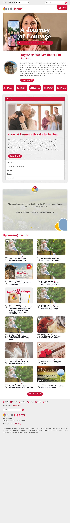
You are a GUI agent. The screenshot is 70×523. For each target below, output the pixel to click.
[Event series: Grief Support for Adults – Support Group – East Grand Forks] (21, 334)
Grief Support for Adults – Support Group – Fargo (50, 307)
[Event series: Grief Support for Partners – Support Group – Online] (54, 334)
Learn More (26, 80)
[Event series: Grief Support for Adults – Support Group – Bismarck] (54, 281)
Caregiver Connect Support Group (51, 362)
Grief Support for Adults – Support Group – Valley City (51, 259)
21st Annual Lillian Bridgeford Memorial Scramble (52, 386)
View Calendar (34, 394)
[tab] (31, 227)
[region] (35, 130)
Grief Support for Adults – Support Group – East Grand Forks (19, 337)
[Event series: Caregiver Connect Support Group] (54, 360)
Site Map (18, 424)
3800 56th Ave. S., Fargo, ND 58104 (14, 420)
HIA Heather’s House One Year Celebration (20, 283)
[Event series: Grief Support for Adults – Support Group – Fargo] (54, 305)
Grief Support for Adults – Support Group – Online (18, 259)
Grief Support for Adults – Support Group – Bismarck (50, 283)
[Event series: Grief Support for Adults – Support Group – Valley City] (55, 257)
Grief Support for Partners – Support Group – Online (51, 337)
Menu (64, 8)
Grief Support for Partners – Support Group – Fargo (19, 362)
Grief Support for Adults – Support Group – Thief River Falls (21, 386)
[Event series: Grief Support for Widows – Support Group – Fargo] (21, 360)
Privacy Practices (8, 424)
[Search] (66, 3)
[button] (5, 32)
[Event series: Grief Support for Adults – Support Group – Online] (22, 257)
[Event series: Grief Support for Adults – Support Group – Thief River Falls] (21, 384)
